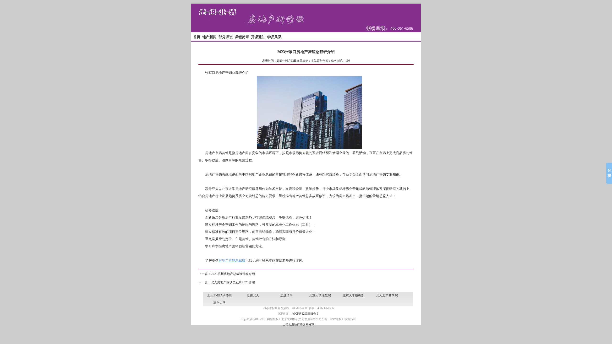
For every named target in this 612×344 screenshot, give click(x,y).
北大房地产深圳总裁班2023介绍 (233, 282)
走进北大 (253, 295)
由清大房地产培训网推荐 (298, 324)
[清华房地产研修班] (306, 31)
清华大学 (219, 302)
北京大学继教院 (320, 295)
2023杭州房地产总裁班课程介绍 (233, 274)
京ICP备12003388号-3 (304, 313)
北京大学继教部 (353, 295)
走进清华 (286, 295)
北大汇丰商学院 (387, 295)
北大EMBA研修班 (219, 295)
